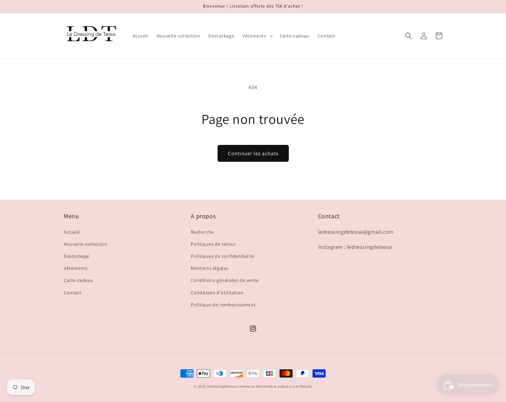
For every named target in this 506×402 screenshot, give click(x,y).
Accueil (72, 232)
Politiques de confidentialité (222, 256)
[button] (256, 36)
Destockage (76, 256)
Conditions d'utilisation (217, 292)
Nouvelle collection (85, 244)
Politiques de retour (213, 244)
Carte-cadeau (78, 280)
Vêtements (75, 268)
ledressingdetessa (222, 386)
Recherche (202, 232)
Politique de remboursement (223, 305)
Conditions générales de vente (225, 280)
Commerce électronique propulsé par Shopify (275, 386)
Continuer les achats (253, 153)
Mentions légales (210, 268)
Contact (72, 292)
